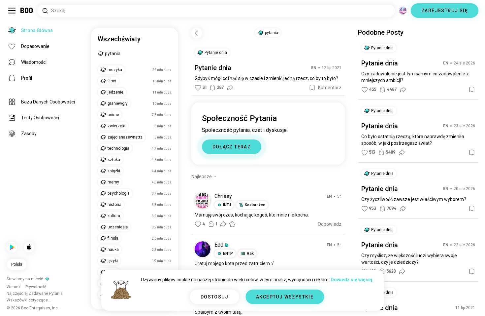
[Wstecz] (196, 33)
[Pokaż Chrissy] (202, 201)
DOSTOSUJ (214, 296)
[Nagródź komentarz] (232, 224)
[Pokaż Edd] (202, 249)
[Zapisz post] (312, 87)
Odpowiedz (329, 224)
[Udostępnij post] (230, 87)
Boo (26, 11)
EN (313, 67)
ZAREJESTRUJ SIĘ (444, 10)
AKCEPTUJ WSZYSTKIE (284, 296)
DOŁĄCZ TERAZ (231, 146)
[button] (227, 245)
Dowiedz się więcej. (352, 279)
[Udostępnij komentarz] (223, 224)
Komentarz (329, 87)
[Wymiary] (403, 11)
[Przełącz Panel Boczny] (11, 10)
